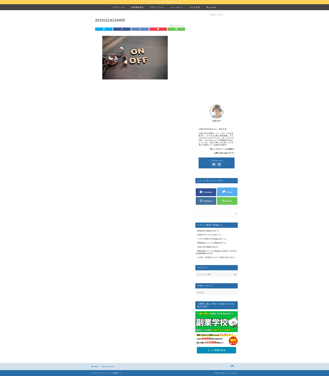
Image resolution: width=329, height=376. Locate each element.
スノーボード (177, 7)
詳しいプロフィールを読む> (222, 149)
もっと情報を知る (216, 350)
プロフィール (118, 7)
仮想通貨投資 (137, 7)
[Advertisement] (216, 54)
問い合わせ (211, 7)
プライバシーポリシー (101, 373)
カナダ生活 (195, 7)
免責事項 (116, 373)
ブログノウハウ (157, 7)
